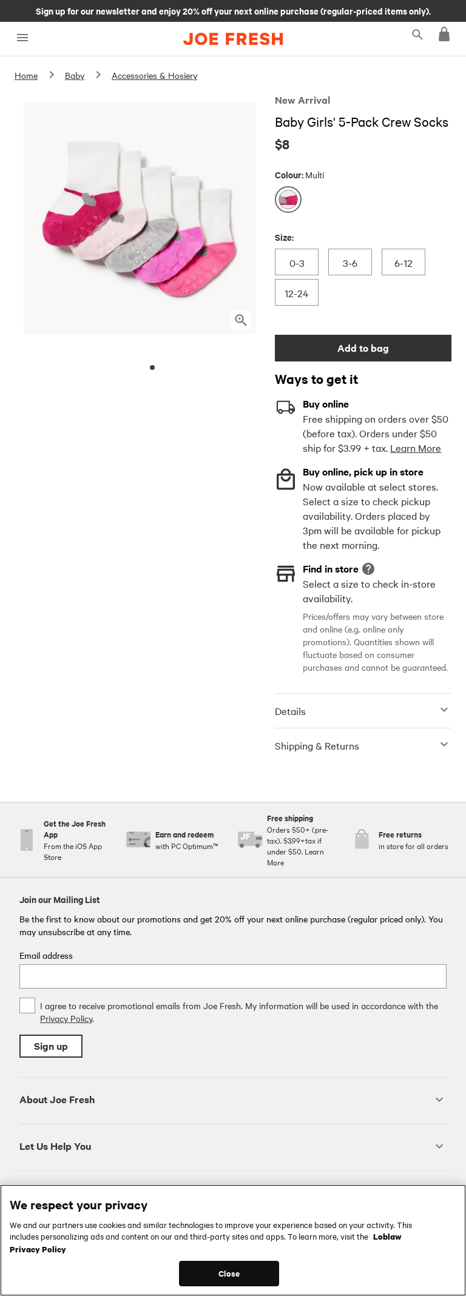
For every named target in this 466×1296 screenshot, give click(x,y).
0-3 (298, 262)
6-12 (403, 262)
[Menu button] (22, 37)
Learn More (415, 447)
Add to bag (363, 348)
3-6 (351, 262)
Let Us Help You (55, 1146)
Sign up (51, 1046)
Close (229, 1273)
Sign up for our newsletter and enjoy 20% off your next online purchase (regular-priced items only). (233, 10)
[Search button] (417, 34)
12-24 (296, 293)
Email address (46, 955)
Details (290, 710)
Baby (74, 75)
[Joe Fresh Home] (233, 39)
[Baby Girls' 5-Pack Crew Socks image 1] (152, 367)
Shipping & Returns (317, 745)
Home (26, 75)
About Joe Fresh (57, 1099)
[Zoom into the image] (241, 320)
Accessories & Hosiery (154, 75)
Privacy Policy (66, 1018)
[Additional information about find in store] (368, 569)
